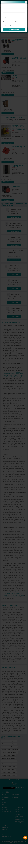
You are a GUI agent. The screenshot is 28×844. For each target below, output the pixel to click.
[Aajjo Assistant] (25, 838)
